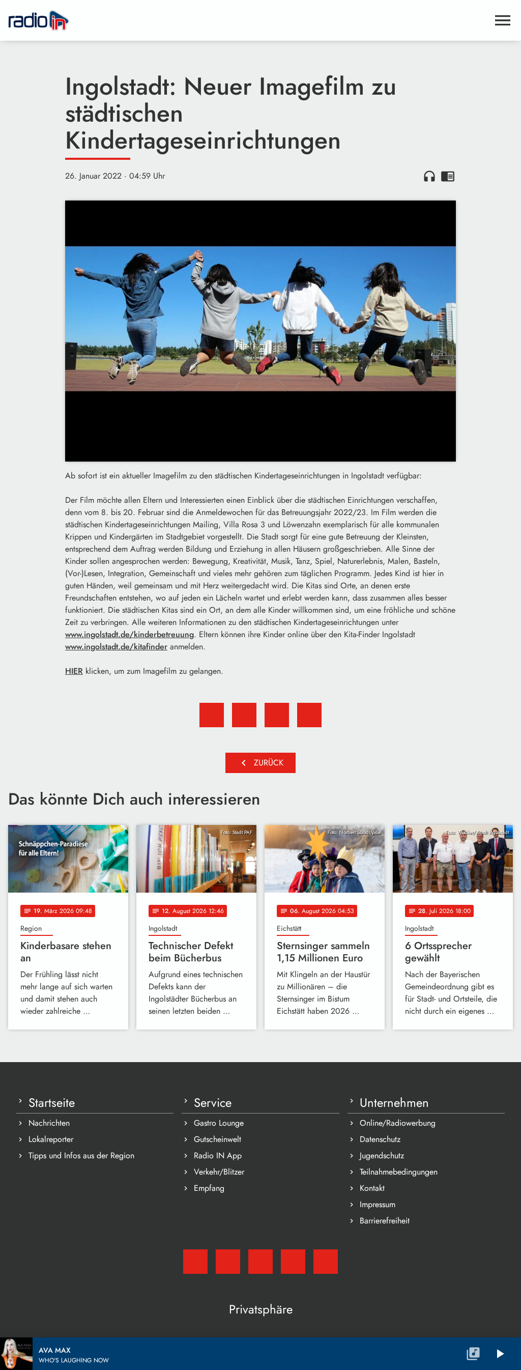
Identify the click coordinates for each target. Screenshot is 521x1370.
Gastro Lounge (219, 1123)
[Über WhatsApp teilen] (277, 715)
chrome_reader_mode (448, 176)
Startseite (51, 1103)
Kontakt (372, 1188)
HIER (74, 671)
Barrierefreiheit (385, 1220)
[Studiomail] (195, 1261)
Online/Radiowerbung (398, 1123)
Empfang (209, 1188)
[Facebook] (228, 1261)
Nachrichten (49, 1123)
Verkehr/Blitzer (219, 1172)
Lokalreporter (50, 1139)
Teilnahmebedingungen (399, 1172)
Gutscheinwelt (217, 1139)
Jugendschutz (382, 1155)
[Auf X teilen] (244, 715)
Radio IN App (218, 1155)
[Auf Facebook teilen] (211, 715)
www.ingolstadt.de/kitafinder (116, 646)
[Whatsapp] (293, 1261)
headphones (429, 176)
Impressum (377, 1204)
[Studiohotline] (325, 1261)
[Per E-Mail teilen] (309, 715)
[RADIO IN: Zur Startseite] (248, 20)
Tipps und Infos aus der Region (81, 1155)
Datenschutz (380, 1139)
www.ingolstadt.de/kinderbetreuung (129, 634)
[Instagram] (260, 1261)
